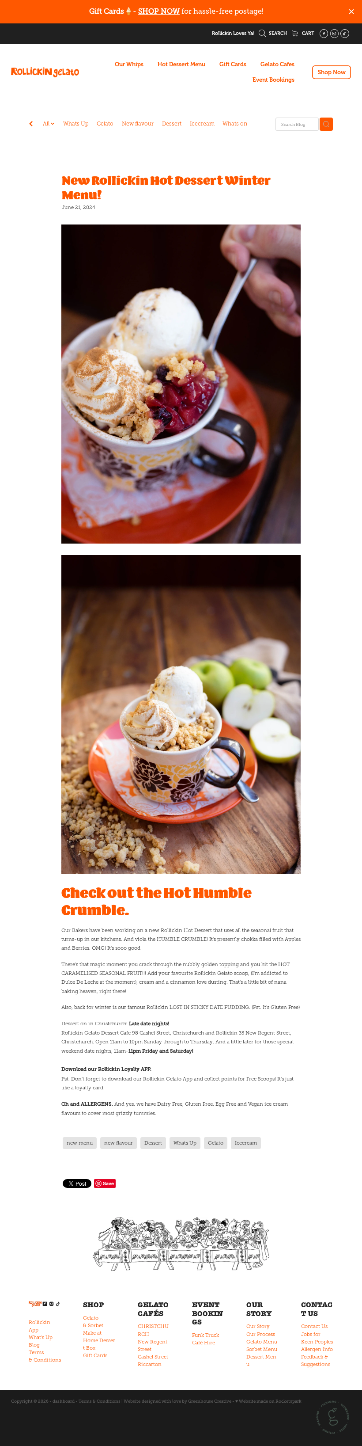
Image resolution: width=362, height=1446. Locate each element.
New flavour (138, 124)
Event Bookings (273, 79)
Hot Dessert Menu (181, 64)
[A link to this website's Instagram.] (334, 33)
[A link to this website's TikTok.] (344, 33)
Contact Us (314, 1326)
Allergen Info (317, 1349)
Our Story (258, 1326)
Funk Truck (205, 1335)
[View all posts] (31, 125)
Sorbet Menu (261, 1349)
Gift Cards (232, 64)
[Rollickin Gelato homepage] (45, 72)
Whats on (234, 124)
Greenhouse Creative (209, 1401)
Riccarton (150, 1364)
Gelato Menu (261, 1341)
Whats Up (76, 124)
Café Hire (203, 1342)
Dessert (171, 124)
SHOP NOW (159, 11)
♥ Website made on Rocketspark (268, 1401)
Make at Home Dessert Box (99, 1340)
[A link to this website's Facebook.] (324, 33)
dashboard (64, 1401)
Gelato (105, 124)
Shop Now (332, 72)
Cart (307, 33)
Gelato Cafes (277, 64)
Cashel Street (153, 1356)
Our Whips (129, 64)
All (47, 124)
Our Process (260, 1334)
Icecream (202, 124)
